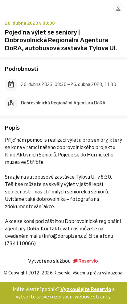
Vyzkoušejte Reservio (85, 289)
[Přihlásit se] (118, 9)
